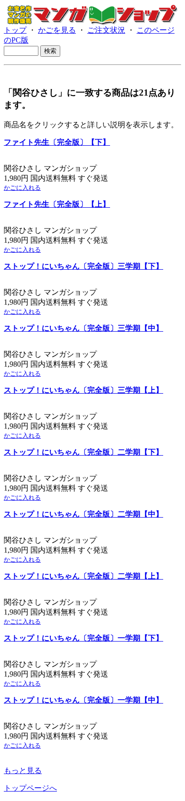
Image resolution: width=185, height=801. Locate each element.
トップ (15, 30)
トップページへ (30, 788)
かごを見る (57, 30)
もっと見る (23, 770)
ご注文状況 (106, 30)
